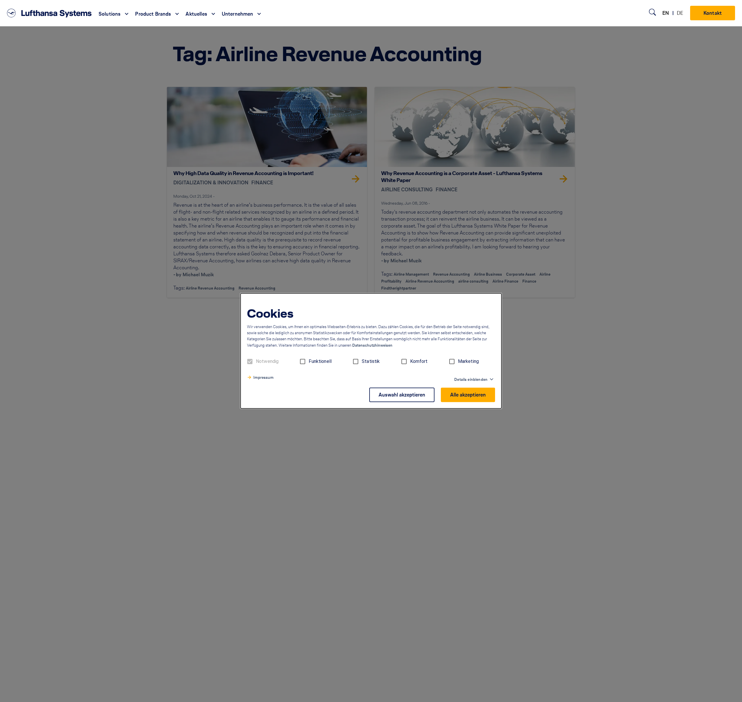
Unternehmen (237, 13)
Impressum (263, 378)
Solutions (110, 13)
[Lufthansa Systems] (49, 13)
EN (665, 13)
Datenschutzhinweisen (372, 345)
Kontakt (712, 13)
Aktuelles (196, 13)
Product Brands (153, 13)
